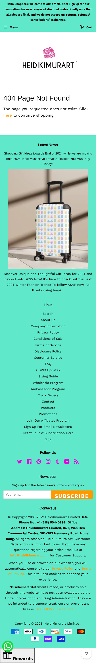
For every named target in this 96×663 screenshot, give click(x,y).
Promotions (48, 414)
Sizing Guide (48, 376)
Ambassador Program (48, 389)
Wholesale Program (48, 383)
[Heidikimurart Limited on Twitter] (19, 462)
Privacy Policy (48, 332)
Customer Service (48, 358)
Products (48, 408)
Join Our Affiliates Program (48, 420)
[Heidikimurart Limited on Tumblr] (57, 462)
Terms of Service (48, 345)
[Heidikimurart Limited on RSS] (76, 462)
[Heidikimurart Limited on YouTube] (66, 462)
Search (48, 314)
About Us (48, 320)
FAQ (48, 364)
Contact (48, 402)
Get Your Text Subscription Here (48, 433)
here (7, 115)
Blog (48, 439)
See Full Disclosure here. (55, 609)
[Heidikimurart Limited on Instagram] (48, 462)
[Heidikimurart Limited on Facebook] (29, 462)
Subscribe (72, 495)
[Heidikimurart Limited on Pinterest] (38, 462)
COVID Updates (48, 370)
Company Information (48, 326)
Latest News (48, 145)
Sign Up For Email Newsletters (48, 427)
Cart (89, 27)
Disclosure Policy (48, 351)
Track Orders (48, 395)
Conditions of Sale (48, 339)
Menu (13, 27)
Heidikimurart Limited (62, 624)
